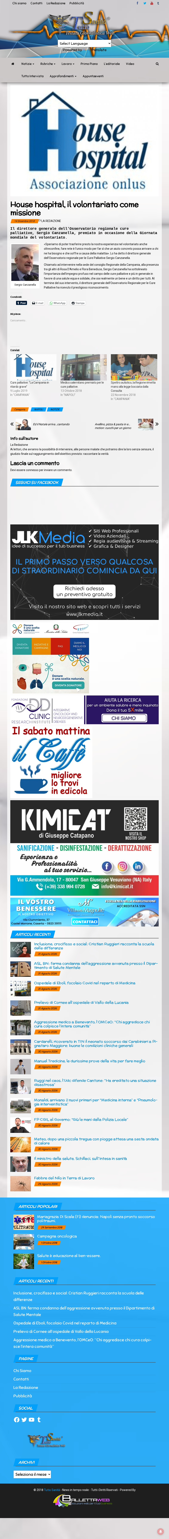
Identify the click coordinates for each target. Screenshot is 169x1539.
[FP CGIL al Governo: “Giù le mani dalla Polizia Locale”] (20, 1125)
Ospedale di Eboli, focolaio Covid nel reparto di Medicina (84, 982)
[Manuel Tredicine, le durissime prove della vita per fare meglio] (20, 1066)
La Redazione (56, 3)
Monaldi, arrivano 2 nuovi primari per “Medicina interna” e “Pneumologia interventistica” (95, 1102)
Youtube (151, 3)
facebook (138, 3)
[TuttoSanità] (12, 64)
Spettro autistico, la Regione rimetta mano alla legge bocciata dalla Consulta (133, 386)
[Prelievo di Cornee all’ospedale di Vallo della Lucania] (20, 1008)
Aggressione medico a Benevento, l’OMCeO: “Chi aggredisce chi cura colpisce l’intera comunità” (92, 1024)
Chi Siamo (22, 1370)
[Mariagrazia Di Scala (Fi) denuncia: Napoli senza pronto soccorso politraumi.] (23, 1222)
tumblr (158, 3)
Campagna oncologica (57, 1236)
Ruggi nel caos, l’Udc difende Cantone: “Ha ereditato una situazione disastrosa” (95, 1082)
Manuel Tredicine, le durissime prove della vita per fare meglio (89, 1060)
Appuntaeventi (93, 76)
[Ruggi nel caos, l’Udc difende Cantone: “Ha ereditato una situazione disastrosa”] (20, 1086)
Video (130, 64)
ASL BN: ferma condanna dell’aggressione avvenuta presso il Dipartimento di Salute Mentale (96, 965)
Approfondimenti (62, 76)
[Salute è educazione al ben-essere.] (23, 1261)
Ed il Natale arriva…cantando (51, 424)
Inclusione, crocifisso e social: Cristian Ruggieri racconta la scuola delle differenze (94, 946)
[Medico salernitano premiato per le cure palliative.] (84, 367)
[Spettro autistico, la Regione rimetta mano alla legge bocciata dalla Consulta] (134, 367)
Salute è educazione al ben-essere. (69, 1255)
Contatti (36, 3)
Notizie (26, 64)
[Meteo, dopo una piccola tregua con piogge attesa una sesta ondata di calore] (20, 1144)
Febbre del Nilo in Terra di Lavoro (64, 1177)
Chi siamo (19, 3)
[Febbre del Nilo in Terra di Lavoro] (20, 1183)
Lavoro (67, 64)
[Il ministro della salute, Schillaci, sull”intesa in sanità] (20, 1164)
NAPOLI (38, 409)
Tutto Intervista (32, 76)
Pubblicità (76, 3)
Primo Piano (89, 64)
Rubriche (46, 64)
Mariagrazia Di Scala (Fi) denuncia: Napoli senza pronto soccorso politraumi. (96, 1218)
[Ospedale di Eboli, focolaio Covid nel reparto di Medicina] (20, 988)
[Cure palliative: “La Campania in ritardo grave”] (33, 367)
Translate (98, 49)
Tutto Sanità (52, 1490)
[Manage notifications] (160, 1531)
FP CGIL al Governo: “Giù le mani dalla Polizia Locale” (81, 1119)
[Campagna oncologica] (23, 1241)
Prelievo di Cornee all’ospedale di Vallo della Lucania (81, 1002)
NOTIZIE (55, 409)
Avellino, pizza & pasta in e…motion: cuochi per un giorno (113, 426)
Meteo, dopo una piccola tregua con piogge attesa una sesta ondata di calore (96, 1141)
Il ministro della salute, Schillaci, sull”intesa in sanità (80, 1158)
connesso (32, 470)
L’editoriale (112, 64)
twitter (144, 3)
